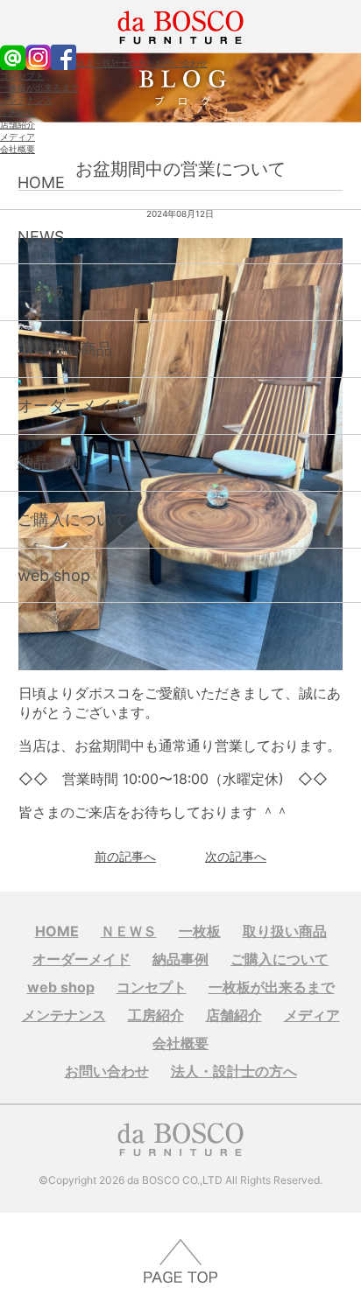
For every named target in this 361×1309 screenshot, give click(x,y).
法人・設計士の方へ (115, 63)
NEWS (41, 237)
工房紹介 (17, 112)
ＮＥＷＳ (129, 931)
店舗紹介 (17, 124)
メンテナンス (26, 99)
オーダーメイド (73, 405)
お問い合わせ (181, 63)
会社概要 (17, 149)
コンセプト (22, 75)
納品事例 (49, 462)
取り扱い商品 (65, 349)
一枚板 (41, 292)
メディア (17, 136)
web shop (54, 575)
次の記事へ (235, 856)
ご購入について (73, 519)
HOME (41, 182)
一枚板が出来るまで (39, 87)
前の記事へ (125, 856)
